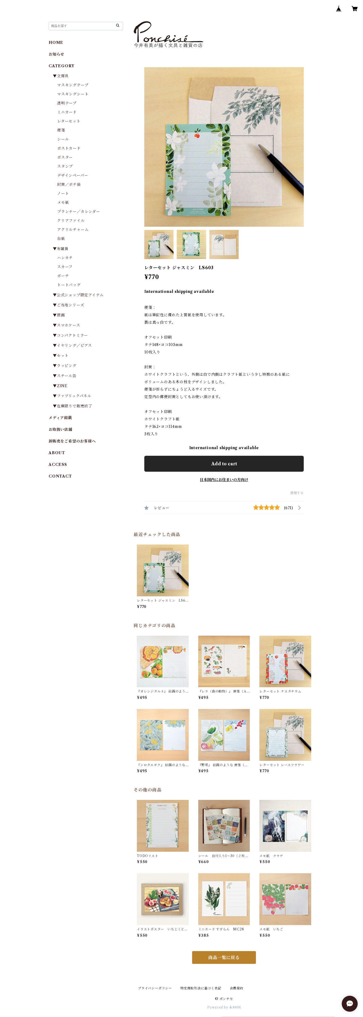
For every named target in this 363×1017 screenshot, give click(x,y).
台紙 (61, 238)
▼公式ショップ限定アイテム (78, 295)
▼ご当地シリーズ (68, 305)
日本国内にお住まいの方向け (224, 479)
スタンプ (67, 166)
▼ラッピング (65, 365)
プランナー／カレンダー (78, 211)
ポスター (65, 157)
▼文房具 (63, 76)
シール (63, 139)
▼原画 (59, 315)
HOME (56, 42)
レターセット (69, 121)
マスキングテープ (72, 85)
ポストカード (69, 148)
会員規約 (236, 988)
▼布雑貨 (61, 248)
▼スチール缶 (65, 375)
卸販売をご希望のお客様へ (72, 441)
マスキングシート (72, 94)
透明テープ (67, 103)
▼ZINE (60, 385)
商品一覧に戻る (224, 957)
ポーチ (63, 275)
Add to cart (224, 463)
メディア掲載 (60, 417)
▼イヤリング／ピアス (72, 345)
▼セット (61, 355)
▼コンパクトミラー (70, 335)
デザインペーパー (72, 175)
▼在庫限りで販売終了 (72, 406)
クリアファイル (71, 220)
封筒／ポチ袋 (69, 184)
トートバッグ (69, 284)
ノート (63, 193)
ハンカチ (65, 257)
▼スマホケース (66, 325)
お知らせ (56, 54)
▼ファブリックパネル (72, 396)
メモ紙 (63, 202)
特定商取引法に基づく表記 (200, 988)
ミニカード (67, 112)
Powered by (218, 1007)
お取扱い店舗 (60, 429)
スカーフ (65, 266)
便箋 (61, 130)
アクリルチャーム (72, 229)
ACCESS (58, 464)
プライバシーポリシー (155, 988)
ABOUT (57, 452)
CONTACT (60, 476)
